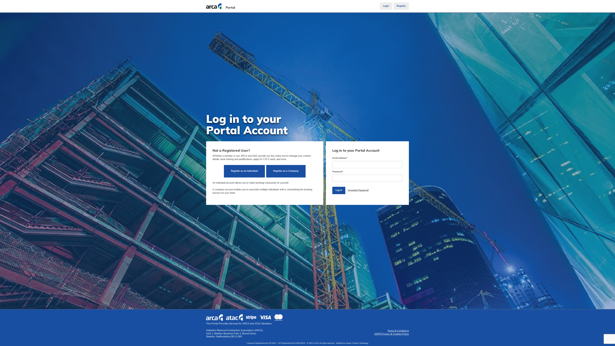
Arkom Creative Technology (357, 343)
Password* (337, 172)
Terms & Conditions (398, 331)
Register (401, 6)
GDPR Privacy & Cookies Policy (391, 334)
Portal (230, 8)
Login (386, 6)
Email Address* (339, 158)
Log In (339, 190)
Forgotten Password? (358, 190)
